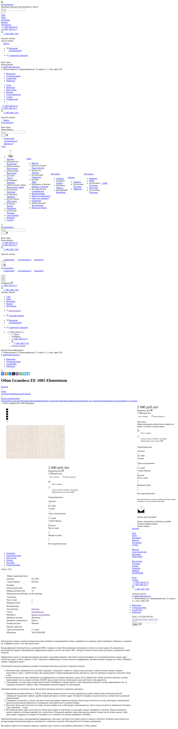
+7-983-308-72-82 (10, 34)
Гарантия (136, 568)
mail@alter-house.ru (11, 67)
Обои (134, 535)
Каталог (135, 528)
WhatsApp (10, 81)
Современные (64, 401)
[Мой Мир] (9, 373)
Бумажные (105, 401)
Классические (14, 401)
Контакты (136, 554)
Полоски (35, 609)
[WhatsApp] (20, 373)
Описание (10, 553)
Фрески (17, 394)
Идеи (134, 578)
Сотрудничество (139, 552)
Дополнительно (13, 565)
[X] (13, 373)
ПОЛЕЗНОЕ (137, 573)
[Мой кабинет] (2, 257)
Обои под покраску (92, 401)
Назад (16, 334)
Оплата (9, 560)
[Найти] (3, 12)
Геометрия (32, 401)
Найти (135, 624)
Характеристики (13, 555)
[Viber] (17, 373)
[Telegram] (28, 373)
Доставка (10, 562)
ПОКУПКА (137, 556)
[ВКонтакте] (2, 373)
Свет (3, 394)
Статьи (135, 580)
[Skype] (24, 373)
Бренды (4, 401)
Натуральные (116, 401)
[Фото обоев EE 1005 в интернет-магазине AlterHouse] (66, 442)
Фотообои (9, 394)
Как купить (11, 558)
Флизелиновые (77, 401)
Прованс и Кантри (49, 401)
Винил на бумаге (129, 401)
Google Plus (11, 78)
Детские (23, 401)
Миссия (135, 549)
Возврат (135, 571)
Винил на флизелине (41, 615)
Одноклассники (13, 76)
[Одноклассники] (6, 373)
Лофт (39, 401)
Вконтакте (11, 74)
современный (38, 612)
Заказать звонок (18, 346)
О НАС (135, 545)
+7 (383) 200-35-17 (10, 27)
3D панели (26, 394)
